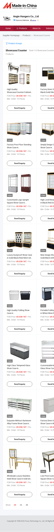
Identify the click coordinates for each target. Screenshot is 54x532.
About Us (36, 28)
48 (27, 505)
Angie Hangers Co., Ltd (26, 16)
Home (8, 28)
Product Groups (15, 43)
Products (23, 28)
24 (15, 505)
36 (21, 505)
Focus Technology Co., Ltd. (35, 521)
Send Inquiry (19, 108)
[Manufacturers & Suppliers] (20, 5)
